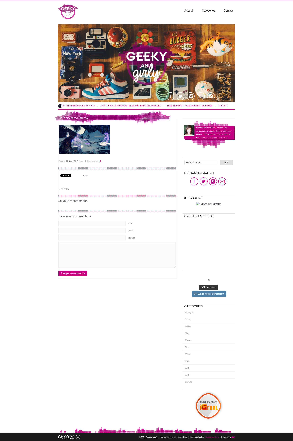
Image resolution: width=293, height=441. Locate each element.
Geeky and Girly (212, 437)
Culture (188, 382)
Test (187, 347)
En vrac (188, 340)
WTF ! (187, 375)
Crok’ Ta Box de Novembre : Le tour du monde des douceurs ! (112, 105)
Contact (228, 10)
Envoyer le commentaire (73, 273)
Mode (187, 354)
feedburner (72, 437)
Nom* (130, 223)
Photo (188, 361)
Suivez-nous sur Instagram (211, 294)
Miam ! (188, 319)
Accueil (188, 10)
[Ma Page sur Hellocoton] (208, 204)
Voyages (189, 312)
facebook (66, 437)
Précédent (63, 188)
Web (187, 368)
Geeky (188, 326)
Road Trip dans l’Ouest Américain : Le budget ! (172, 105)
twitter (60, 437)
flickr (78, 437)
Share (85, 175)
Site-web (131, 238)
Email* (130, 231)
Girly (187, 333)
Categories (208, 10)
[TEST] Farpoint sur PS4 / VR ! (216, 105)
